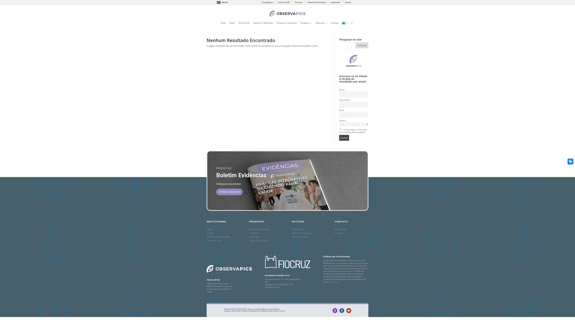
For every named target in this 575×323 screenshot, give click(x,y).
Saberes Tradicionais (263, 23)
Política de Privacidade (218, 237)
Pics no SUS (244, 23)
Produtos (304, 23)
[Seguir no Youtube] (348, 310)
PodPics (253, 233)
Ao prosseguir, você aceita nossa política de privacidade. (353, 131)
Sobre (232, 23)
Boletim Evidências (259, 229)
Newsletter (340, 229)
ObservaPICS (229, 309)
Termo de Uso (214, 240)
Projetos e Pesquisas (286, 23)
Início (223, 23)
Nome (342, 90)
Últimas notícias (300, 237)
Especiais (320, 23)
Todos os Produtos (259, 240)
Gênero (342, 120)
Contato (335, 23)
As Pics (210, 233)
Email (341, 110)
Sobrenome (344, 100)
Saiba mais (335, 282)
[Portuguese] (345, 23)
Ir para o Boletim (229, 192)
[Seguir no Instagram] (335, 310)
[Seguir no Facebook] (341, 310)
